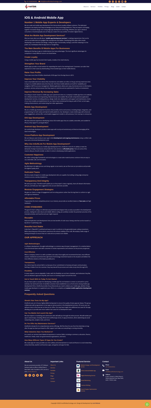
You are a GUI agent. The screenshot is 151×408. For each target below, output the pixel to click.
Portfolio (100, 6)
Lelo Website (96, 403)
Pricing (107, 6)
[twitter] (37, 375)
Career (118, 6)
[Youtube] (122, 1)
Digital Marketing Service (88, 375)
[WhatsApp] (147, 404)
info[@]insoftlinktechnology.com (51, 1)
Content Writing (85, 385)
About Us (86, 6)
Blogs (112, 6)
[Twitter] (116, 1)
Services (93, 6)
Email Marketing (85, 380)
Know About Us (32, 371)
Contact (124, 6)
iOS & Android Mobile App (88, 370)
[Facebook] (110, 1)
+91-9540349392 (31, 1)
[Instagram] (119, 1)
